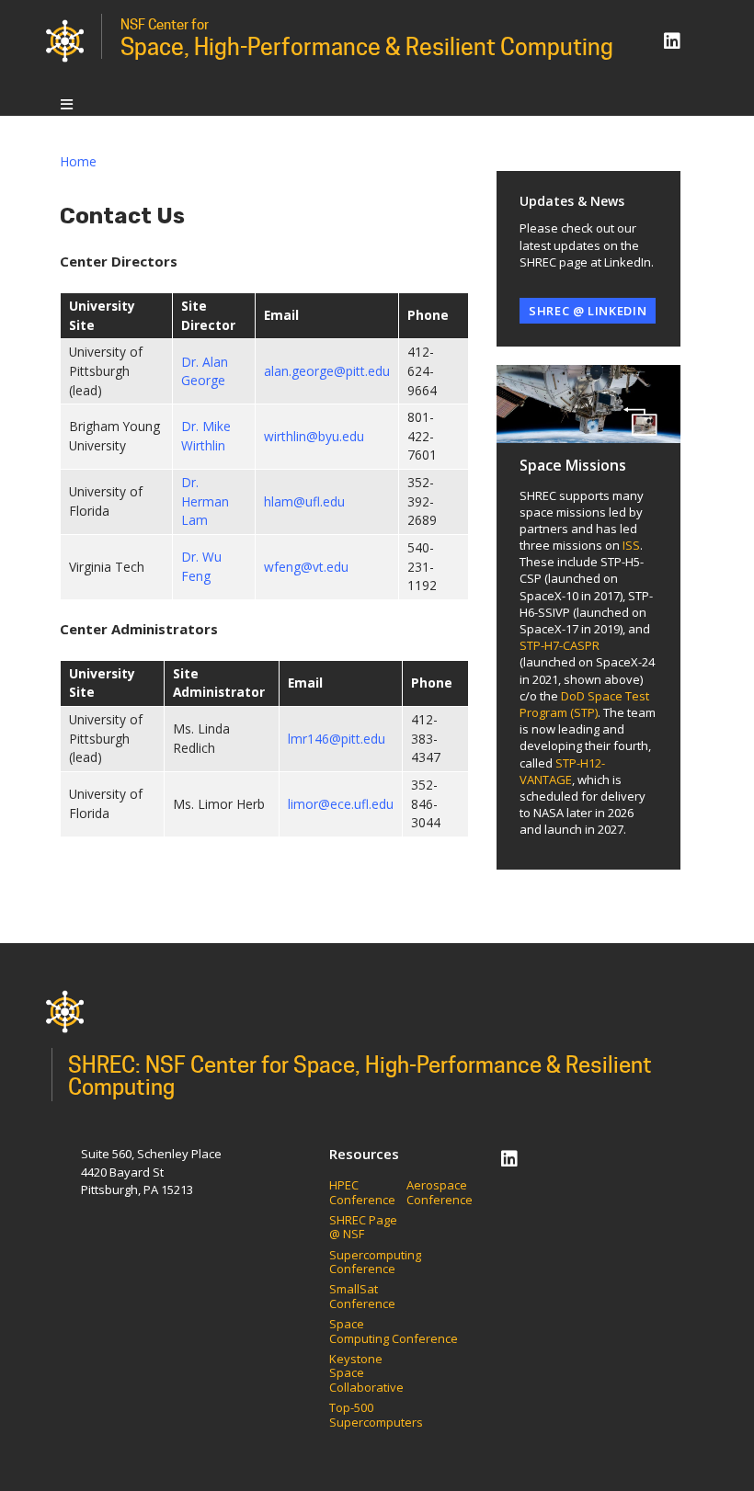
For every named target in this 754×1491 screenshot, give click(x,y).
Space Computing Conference (393, 1331)
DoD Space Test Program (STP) (584, 704)
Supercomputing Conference (375, 1262)
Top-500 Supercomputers (376, 1415)
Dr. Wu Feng (201, 566)
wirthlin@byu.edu (314, 436)
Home (78, 161)
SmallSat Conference (362, 1296)
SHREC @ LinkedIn (587, 310)
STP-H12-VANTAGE (562, 771)
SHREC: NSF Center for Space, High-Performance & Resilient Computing (360, 1076)
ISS (631, 545)
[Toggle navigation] (67, 104)
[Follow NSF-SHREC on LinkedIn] (672, 40)
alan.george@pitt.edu (327, 371)
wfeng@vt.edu (306, 566)
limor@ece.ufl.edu (341, 804)
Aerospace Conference (439, 1192)
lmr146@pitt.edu (336, 738)
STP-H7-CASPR (560, 645)
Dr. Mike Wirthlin (206, 435)
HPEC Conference (362, 1192)
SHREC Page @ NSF (363, 1227)
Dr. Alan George (204, 371)
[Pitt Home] (65, 40)
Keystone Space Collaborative (367, 1373)
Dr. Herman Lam (205, 501)
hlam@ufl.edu (304, 501)
